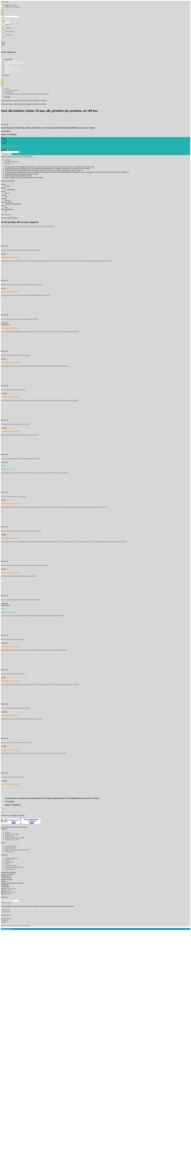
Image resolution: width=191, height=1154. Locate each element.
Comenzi (7, 860)
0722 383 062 (13, 5)
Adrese (7, 863)
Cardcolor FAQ (10, 848)
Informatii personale (11, 858)
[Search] (3, 19)
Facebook (7, 894)
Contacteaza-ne (11, 892)
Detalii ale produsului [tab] (11, 161)
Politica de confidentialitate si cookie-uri (17, 850)
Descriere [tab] (8, 160)
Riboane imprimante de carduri (14, 837)
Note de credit (9, 862)
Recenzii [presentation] (7, 163)
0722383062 (7, 890)
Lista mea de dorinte (11, 865)
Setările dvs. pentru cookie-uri (14, 867)
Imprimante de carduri (12, 834)
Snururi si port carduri (12, 839)
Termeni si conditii (10, 846)
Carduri (7, 832)
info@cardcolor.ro (14, 7)
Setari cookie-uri (6, 929)
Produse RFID (9, 836)
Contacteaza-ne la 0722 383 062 (18, 156)
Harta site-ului (9, 851)
